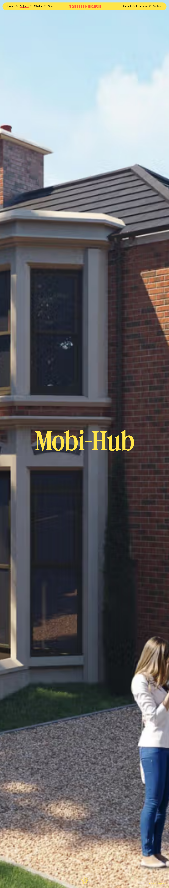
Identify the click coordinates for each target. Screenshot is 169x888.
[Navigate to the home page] (84, 6)
